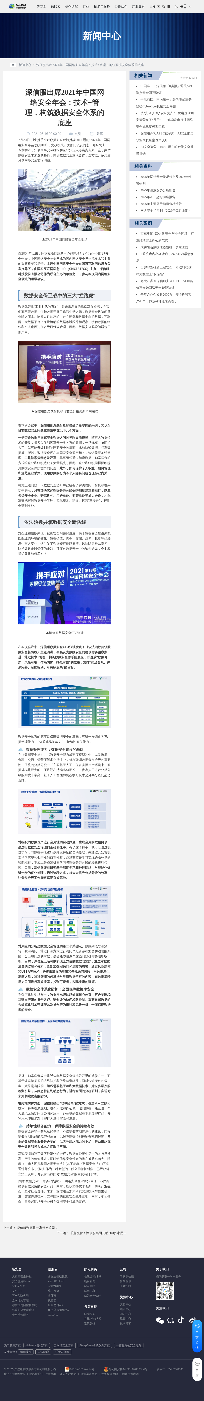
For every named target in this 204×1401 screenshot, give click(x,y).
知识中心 (125, 1314)
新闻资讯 (125, 1281)
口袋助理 (43, 1352)
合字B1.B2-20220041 (170, 1369)
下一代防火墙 (20, 1295)
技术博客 (125, 1323)
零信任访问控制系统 (24, 1305)
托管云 (52, 1300)
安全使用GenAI (21, 1281)
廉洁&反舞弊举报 (15, 1374)
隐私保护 (35, 1374)
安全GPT (17, 1291)
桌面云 (52, 1295)
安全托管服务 (20, 1314)
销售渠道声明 (88, 1374)
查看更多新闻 (188, 78)
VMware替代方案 (37, 1345)
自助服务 (89, 1314)
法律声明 (50, 1374)
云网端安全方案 (64, 1345)
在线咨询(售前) (93, 1276)
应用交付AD (55, 1305)
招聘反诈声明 (130, 1374)
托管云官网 (62, 1352)
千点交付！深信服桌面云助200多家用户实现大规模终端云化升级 (116, 1233)
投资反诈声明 (109, 1374)
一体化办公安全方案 (128, 1345)
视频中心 (125, 1318)
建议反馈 (89, 1323)
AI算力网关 (55, 1286)
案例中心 (125, 1309)
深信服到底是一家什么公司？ (37, 1228)
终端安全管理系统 (23, 1310)
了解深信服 (127, 1276)
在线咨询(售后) (93, 1318)
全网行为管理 (20, 1300)
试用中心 (89, 1291)
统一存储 (53, 1291)
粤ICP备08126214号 (81, 1369)
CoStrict (53, 1314)
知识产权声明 (68, 1374)
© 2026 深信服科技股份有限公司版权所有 (30, 1369)
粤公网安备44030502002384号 (128, 1369)
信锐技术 (25, 1352)
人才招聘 (125, 1286)
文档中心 (125, 1304)
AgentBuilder (56, 1281)
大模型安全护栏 (21, 1276)
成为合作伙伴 (92, 1295)
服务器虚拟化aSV (58, 1310)
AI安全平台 (19, 1286)
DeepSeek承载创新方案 (95, 1345)
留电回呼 (89, 1286)
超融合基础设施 (58, 1276)
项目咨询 (89, 1281)
